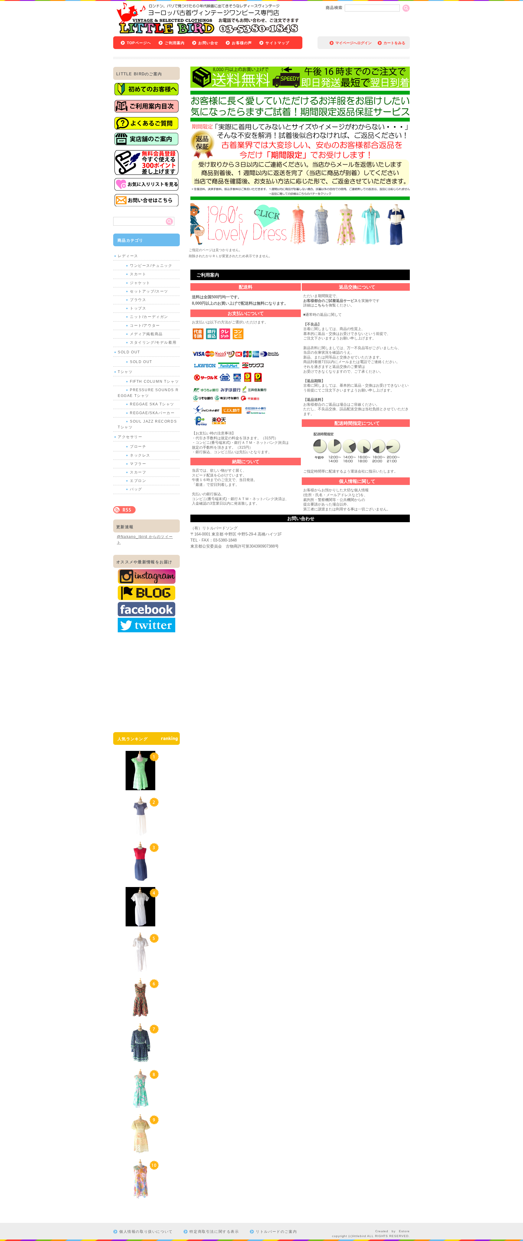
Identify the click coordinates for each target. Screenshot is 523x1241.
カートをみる (394, 43)
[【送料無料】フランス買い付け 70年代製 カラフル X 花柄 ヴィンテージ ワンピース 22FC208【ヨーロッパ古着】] (140, 1195)
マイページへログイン (353, 43)
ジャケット (140, 283)
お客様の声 (242, 43)
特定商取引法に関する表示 (214, 1232)
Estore (404, 1231)
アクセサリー (130, 437)
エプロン (138, 481)
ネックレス (140, 455)
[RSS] (124, 510)
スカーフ (138, 472)
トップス (138, 308)
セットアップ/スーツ (149, 291)
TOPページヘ (139, 43)
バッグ (136, 489)
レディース (128, 256)
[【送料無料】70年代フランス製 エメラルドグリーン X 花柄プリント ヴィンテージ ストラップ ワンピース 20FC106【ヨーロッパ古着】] (140, 1105)
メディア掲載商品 (146, 334)
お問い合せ (208, 43)
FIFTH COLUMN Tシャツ (154, 381)
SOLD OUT (129, 352)
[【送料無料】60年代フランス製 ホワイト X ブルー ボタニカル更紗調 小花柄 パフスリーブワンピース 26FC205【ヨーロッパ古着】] (140, 969)
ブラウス (138, 300)
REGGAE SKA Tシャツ (152, 404)
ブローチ (138, 446)
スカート (138, 274)
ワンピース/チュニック (151, 266)
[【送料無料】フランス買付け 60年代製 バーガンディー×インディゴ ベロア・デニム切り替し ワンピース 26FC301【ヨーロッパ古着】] (140, 878)
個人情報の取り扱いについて (146, 1232)
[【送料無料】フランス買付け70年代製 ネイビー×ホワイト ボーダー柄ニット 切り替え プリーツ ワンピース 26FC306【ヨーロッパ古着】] (140, 832)
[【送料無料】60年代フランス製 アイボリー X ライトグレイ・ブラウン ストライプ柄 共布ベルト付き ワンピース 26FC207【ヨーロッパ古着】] (140, 923)
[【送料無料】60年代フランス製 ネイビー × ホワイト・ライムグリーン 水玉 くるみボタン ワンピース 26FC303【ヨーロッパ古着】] (140, 1059)
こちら (319, 305)
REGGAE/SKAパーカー (152, 413)
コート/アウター (145, 325)
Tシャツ (125, 372)
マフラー (138, 464)
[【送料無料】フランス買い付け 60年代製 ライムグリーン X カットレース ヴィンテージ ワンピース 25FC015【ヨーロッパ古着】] (140, 787)
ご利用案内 (175, 43)
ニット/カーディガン (149, 317)
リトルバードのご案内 (276, 1232)
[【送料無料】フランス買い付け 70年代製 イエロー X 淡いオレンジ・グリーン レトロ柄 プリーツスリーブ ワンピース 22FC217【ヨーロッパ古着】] (140, 1150)
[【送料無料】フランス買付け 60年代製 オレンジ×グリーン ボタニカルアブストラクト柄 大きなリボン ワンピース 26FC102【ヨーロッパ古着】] (140, 1014)
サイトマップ (277, 43)
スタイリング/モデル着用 (153, 342)
